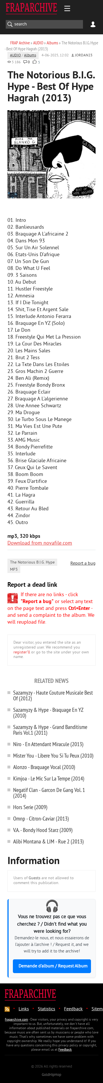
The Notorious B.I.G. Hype (32, 562)
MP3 (14, 569)
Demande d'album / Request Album (53, 966)
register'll (21, 652)
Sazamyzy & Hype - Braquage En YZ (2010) (48, 712)
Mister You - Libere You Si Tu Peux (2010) (53, 755)
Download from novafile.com (39, 543)
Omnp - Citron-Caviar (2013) (41, 818)
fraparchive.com (16, 1020)
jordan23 (83, 55)
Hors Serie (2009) (30, 807)
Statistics (46, 1009)
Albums (30, 55)
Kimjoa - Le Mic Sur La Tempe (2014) (48, 778)
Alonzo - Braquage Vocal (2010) (44, 766)
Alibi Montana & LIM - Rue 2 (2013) (48, 841)
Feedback (73, 1009)
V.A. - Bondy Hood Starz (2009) (43, 829)
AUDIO (15, 55)
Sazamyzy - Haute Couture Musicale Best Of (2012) (53, 695)
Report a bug (83, 563)
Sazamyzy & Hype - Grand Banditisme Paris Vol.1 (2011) (50, 729)
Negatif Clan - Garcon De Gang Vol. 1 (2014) (49, 792)
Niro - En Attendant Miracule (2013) (48, 744)
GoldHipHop (51, 1075)
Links (24, 1009)
